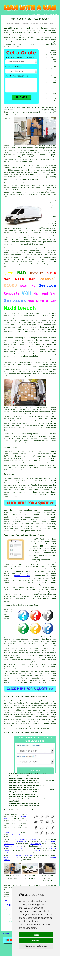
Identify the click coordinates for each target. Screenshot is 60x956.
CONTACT (45, 14)
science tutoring (24, 855)
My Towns (8, 949)
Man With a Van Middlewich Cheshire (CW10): (26, 28)
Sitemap (5, 933)
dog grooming (34, 851)
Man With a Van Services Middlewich (23, 732)
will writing (19, 834)
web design (36, 844)
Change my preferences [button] (36, 946)
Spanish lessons (24, 848)
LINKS (33, 14)
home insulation (23, 837)
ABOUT (39, 14)
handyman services (13, 853)
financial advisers (13, 846)
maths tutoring (11, 857)
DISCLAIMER (53, 14)
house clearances (19, 585)
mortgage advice (28, 839)
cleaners (47, 853)
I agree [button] (36, 935)
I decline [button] (36, 940)
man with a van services (30, 728)
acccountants (46, 846)
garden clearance (22, 576)
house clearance (18, 841)
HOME (28, 14)
